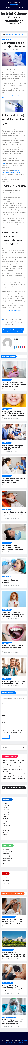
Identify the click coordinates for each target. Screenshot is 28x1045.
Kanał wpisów (5, 880)
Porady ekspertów (7, 858)
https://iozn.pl (17, 344)
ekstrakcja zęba (7, 329)
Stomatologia (6, 860)
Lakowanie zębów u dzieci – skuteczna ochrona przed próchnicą (12, 580)
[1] (21, 155)
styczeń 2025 (6, 814)
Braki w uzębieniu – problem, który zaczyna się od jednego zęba (12, 647)
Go (23, 747)
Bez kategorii (6, 853)
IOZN (5, 49)
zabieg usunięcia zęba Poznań (13, 172)
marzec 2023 (6, 832)
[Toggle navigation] (14, 29)
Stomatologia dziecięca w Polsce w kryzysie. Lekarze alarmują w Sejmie (14, 514)
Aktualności (6, 849)
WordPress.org (5, 887)
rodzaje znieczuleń (18, 329)
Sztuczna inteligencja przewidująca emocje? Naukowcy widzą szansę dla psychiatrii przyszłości (13, 769)
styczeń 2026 (6, 809)
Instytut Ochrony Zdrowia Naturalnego (14, 17)
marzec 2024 (6, 820)
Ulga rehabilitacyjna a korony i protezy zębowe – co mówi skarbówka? (13, 447)
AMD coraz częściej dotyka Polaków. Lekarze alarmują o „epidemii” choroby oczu (12, 921)
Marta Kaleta (7, 389)
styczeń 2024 (6, 821)
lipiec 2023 (5, 829)
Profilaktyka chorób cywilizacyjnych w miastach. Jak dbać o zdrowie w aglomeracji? (14, 954)
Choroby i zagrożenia (8, 855)
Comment (4, 703)
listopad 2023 (6, 825)
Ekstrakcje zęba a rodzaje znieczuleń (14, 34)
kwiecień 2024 (6, 818)
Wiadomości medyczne (8, 862)
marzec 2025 (6, 812)
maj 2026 (5, 804)
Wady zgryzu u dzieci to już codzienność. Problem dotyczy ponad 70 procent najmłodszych (13, 413)
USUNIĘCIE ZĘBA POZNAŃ (14, 310)
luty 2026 (5, 807)
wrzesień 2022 (6, 836)
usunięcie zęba (7, 331)
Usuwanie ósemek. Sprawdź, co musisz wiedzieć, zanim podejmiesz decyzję (13, 480)
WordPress (24, 1040)
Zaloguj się (4, 877)
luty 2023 (5, 834)
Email (3, 722)
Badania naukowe (7, 851)
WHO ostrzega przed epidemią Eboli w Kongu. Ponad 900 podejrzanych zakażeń (13, 1021)
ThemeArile (20, 1042)
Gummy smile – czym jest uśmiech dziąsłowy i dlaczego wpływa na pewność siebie (13, 614)
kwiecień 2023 (6, 830)
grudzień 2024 (6, 816)
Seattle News (9, 1042)
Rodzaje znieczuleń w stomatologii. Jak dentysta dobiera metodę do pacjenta (12, 547)
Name (4, 715)
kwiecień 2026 (6, 805)
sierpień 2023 (6, 827)
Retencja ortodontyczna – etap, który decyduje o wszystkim (13, 682)
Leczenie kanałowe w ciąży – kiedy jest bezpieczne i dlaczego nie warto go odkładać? (14, 384)
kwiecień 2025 (6, 811)
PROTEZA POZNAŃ (14, 314)
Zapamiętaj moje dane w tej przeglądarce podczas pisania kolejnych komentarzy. (12, 731)
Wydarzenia (6, 864)
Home (3, 34)
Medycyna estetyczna (8, 856)
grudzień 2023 (6, 823)
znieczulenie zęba (18, 331)
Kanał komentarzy (6, 884)
